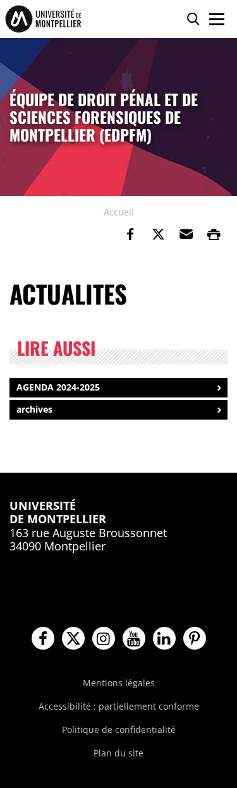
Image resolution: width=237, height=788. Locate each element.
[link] (130, 234)
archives (34, 409)
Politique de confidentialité (119, 730)
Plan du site (118, 753)
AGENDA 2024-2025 (58, 387)
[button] (186, 234)
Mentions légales (119, 683)
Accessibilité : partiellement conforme (119, 706)
